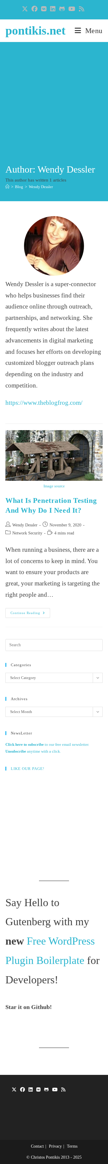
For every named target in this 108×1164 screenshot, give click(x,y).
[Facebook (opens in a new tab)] (34, 9)
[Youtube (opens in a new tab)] (72, 9)
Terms (72, 1146)
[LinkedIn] (30, 1090)
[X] (14, 1090)
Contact (37, 1146)
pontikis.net (35, 30)
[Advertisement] (54, 106)
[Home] (7, 187)
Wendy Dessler (41, 187)
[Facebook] (22, 1090)
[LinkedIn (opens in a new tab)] (52, 9)
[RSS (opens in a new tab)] (81, 9)
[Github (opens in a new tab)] (62, 9)
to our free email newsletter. (47, 744)
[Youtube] (55, 1090)
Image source (54, 486)
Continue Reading (30, 614)
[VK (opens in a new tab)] (43, 9)
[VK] (38, 1090)
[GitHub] (46, 1090)
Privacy (55, 1146)
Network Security (27, 533)
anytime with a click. (33, 751)
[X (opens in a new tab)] (26, 9)
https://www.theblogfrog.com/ (43, 402)
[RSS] (63, 1090)
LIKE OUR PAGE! (27, 768)
